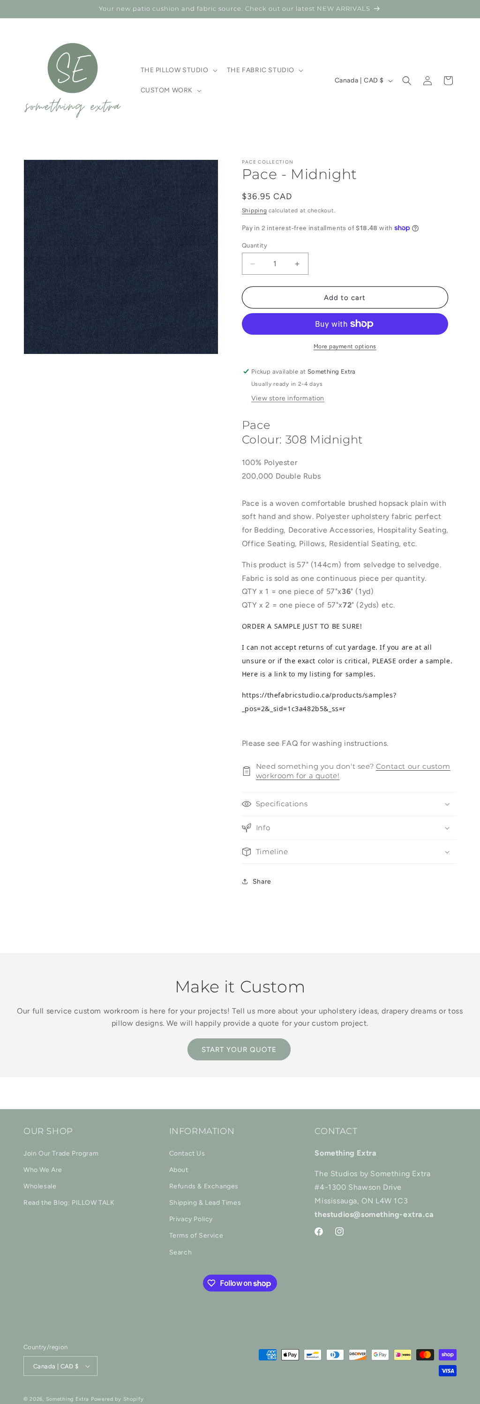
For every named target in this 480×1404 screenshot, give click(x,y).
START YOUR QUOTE (239, 1049)
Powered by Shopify (117, 1399)
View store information (287, 398)
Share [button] (262, 882)
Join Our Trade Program (60, 1153)
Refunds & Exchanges (204, 1186)
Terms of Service (196, 1235)
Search (180, 1252)
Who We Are (42, 1170)
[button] (178, 70)
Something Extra (68, 1399)
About (178, 1170)
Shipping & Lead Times (205, 1203)
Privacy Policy (191, 1219)
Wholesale (39, 1186)
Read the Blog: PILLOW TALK (69, 1203)
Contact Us (187, 1153)
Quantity (254, 245)
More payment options (345, 346)
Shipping (254, 210)
